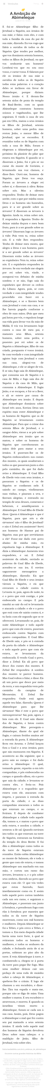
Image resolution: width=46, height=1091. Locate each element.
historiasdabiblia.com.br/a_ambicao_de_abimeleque (24, 1049)
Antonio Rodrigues (25, 1084)
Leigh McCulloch (20, 1082)
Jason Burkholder (33, 1082)
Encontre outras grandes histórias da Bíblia (23, 1053)
